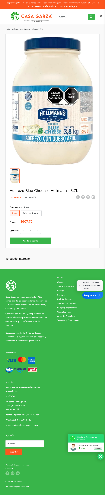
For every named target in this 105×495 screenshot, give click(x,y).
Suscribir (14, 451)
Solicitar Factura (64, 299)
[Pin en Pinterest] (83, 197)
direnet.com (24, 465)
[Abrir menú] (6, 17)
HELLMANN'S (15, 197)
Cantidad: (14, 230)
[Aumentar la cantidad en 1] (38, 231)
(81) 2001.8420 (24, 419)
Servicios (61, 294)
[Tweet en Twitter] (88, 197)
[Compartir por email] (93, 197)
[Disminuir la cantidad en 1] (23, 231)
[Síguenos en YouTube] (18, 473)
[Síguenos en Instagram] (12, 473)
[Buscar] (91, 17)
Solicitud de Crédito (66, 303)
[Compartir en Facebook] (78, 197)
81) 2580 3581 (33, 414)
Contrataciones (64, 311)
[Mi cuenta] (101, 16)
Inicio (7, 29)
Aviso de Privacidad (66, 316)
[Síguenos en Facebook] (7, 473)
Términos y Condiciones (68, 320)
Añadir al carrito (30, 240)
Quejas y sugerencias (67, 307)
